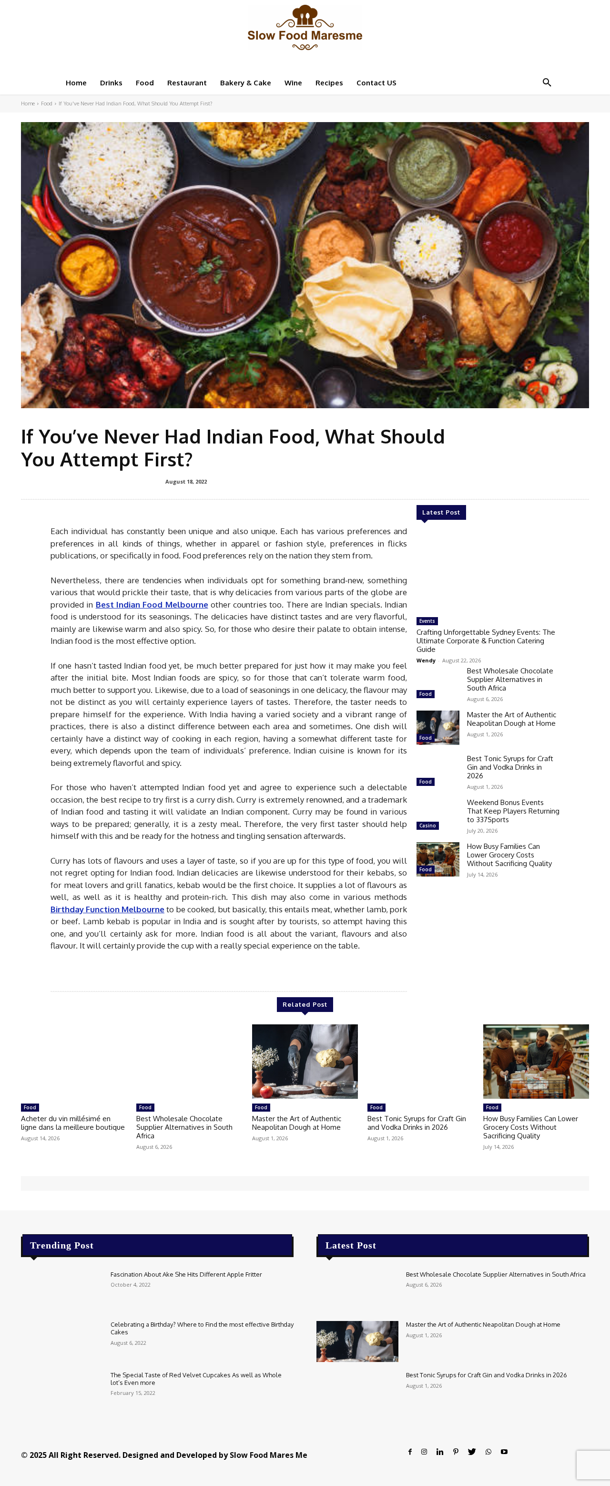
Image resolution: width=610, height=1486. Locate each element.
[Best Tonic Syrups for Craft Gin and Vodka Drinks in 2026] (438, 771)
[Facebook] (410, 1452)
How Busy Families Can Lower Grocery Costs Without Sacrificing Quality (509, 855)
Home (28, 103)
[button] (547, 83)
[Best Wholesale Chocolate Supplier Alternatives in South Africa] (438, 684)
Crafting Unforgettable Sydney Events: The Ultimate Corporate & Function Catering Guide (486, 641)
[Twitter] (472, 1452)
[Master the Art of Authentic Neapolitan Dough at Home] (438, 728)
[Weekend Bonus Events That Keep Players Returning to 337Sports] (438, 815)
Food (46, 103)
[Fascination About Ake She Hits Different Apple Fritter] (62, 1291)
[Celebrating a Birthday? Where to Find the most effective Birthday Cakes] (62, 1341)
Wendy (426, 660)
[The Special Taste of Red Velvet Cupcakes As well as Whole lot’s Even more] (62, 1392)
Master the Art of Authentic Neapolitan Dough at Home (511, 719)
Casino (427, 825)
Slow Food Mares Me (268, 1455)
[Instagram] (424, 1452)
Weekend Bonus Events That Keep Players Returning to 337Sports (513, 811)
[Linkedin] (440, 1452)
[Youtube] (504, 1452)
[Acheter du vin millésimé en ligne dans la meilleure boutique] (74, 1061)
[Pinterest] (455, 1452)
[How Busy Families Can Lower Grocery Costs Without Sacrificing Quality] (438, 859)
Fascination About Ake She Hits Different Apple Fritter (186, 1274)
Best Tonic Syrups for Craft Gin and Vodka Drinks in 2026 (510, 767)
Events (427, 621)
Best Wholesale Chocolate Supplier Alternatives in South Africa (510, 679)
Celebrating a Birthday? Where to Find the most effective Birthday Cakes (202, 1328)
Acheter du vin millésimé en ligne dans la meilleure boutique (73, 1123)
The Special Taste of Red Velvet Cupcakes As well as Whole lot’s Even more (196, 1378)
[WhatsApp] (488, 1452)
